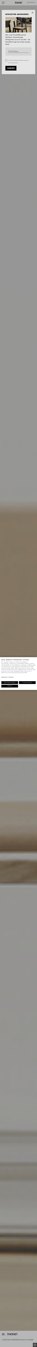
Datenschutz (4, 677)
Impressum (11, 677)
